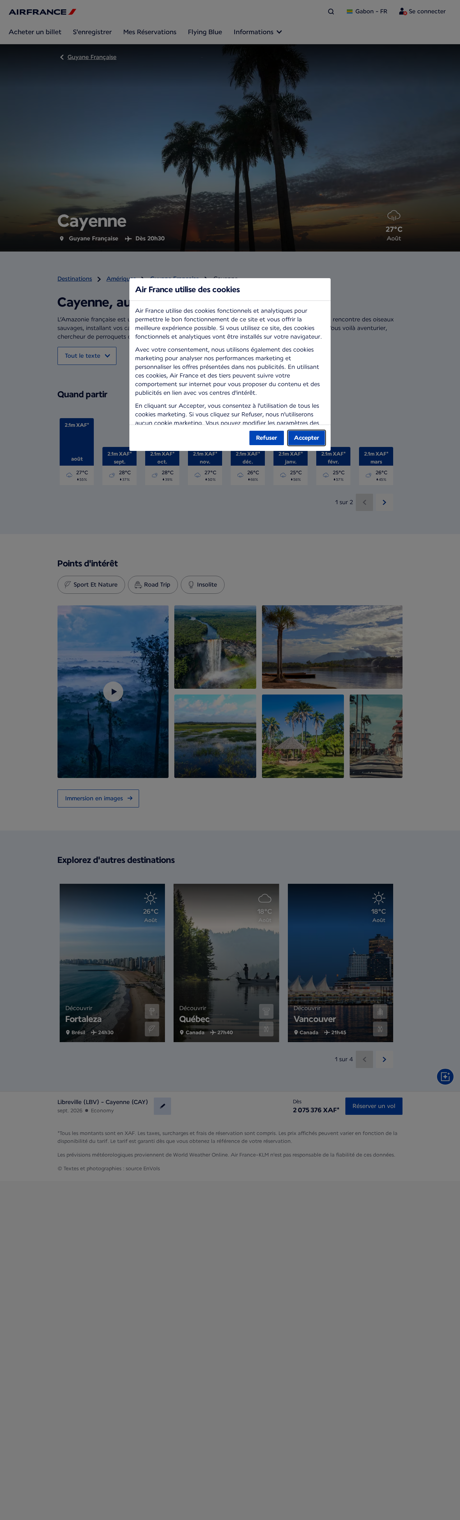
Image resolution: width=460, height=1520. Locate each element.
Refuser (266, 437)
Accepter (306, 437)
